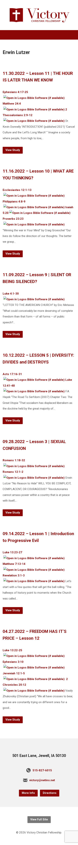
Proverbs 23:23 (13, 218)
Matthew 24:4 (12, 103)
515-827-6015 (42, 770)
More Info (28, 793)
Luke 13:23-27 (12, 552)
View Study (12, 150)
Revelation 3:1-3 (14, 575)
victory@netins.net (42, 780)
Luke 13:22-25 (12, 650)
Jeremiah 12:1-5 (14, 673)
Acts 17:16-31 (12, 374)
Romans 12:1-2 (13, 472)
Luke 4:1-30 (11, 293)
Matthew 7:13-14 (14, 564)
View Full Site (39, 819)
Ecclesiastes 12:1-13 (17, 190)
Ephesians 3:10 (13, 662)
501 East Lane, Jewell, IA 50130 (39, 756)
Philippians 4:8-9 (14, 201)
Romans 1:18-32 (14, 460)
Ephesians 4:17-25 (15, 92)
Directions (49, 793)
